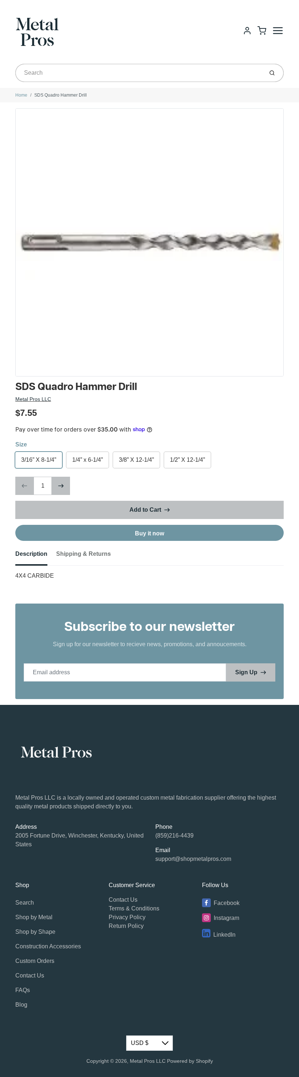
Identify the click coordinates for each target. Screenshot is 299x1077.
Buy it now (149, 533)
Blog (21, 1005)
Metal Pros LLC (33, 399)
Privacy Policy (127, 917)
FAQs (22, 990)
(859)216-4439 (174, 835)
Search (24, 903)
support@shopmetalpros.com (193, 859)
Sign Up (246, 672)
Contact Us (29, 975)
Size (21, 444)
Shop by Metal (34, 917)
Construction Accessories (48, 946)
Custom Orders (34, 961)
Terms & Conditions (134, 908)
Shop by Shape (35, 932)
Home (21, 95)
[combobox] (138, 73)
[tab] (35, 556)
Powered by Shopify (190, 1061)
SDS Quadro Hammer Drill (60, 95)
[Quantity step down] (24, 486)
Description (31, 554)
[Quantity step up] (61, 486)
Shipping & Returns (83, 554)
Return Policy (126, 926)
